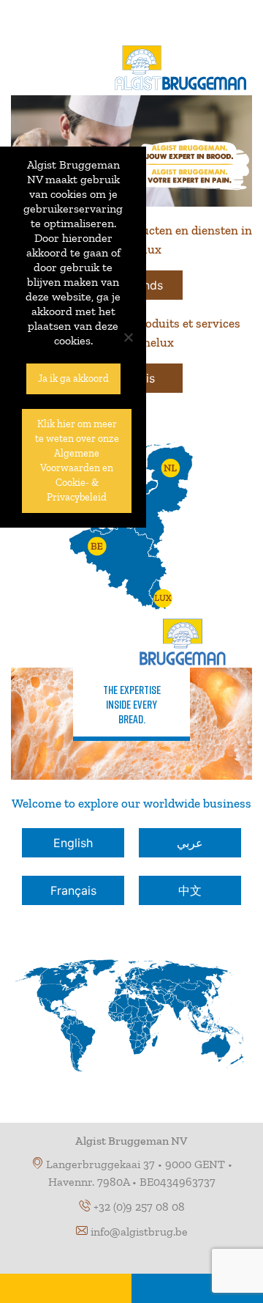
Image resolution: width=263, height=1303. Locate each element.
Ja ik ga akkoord (73, 378)
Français (73, 890)
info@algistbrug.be (139, 1232)
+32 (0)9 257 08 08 (139, 1207)
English (73, 842)
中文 (190, 890)
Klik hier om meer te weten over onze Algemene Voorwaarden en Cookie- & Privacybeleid (77, 460)
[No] (128, 337)
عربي (190, 842)
